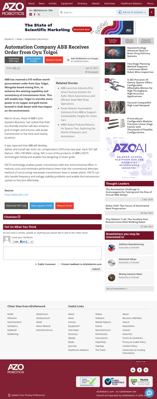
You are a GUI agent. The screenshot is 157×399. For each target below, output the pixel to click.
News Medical (43, 326)
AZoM (10, 314)
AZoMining (12, 334)
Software (99, 318)
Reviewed (93, 71)
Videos (98, 314)
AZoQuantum (43, 318)
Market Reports (103, 322)
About (71, 314)
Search (126, 322)
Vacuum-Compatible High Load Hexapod (139, 104)
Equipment (74, 326)
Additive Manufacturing (131, 244)
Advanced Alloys (127, 259)
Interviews (73, 330)
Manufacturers (103, 330)
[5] (115, 123)
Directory (73, 334)
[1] (115, 52)
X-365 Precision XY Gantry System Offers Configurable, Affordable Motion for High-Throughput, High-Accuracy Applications (140, 88)
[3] (115, 84)
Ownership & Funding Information (134, 351)
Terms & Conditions (133, 338)
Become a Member (132, 318)
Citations (11, 217)
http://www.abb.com (16, 194)
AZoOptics (12, 326)
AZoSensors (42, 314)
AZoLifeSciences (44, 330)
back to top (141, 361)
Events (98, 326)
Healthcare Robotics (78, 350)
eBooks (71, 338)
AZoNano (12, 318)
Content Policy (130, 346)
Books (71, 342)
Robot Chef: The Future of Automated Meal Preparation (127, 207)
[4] (115, 107)
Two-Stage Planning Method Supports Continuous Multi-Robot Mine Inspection (140, 68)
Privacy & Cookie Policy (134, 342)
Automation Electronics (36, 39)
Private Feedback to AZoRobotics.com (81, 264)
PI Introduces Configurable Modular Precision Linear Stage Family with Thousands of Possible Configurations (140, 125)
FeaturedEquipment (146, 41)
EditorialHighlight (129, 41)
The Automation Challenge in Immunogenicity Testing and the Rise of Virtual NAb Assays (129, 192)
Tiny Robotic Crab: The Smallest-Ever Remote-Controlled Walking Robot (127, 220)
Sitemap (99, 346)
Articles (72, 322)
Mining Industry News (130, 274)
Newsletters (129, 326)
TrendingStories (113, 41)
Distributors (101, 334)
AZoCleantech (14, 322)
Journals (72, 346)
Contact (126, 330)
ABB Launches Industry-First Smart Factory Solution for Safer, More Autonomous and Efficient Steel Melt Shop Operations (78, 95)
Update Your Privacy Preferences (28, 395)
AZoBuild (12, 330)
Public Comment (47, 264)
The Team (100, 350)
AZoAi (39, 322)
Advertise (127, 334)
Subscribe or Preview (128, 247)
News (19, 39)
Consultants (101, 338)
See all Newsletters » (117, 288)
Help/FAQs (100, 342)
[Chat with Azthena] (149, 392)
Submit (96, 268)
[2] (115, 68)
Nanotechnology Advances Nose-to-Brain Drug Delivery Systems (138, 52)
